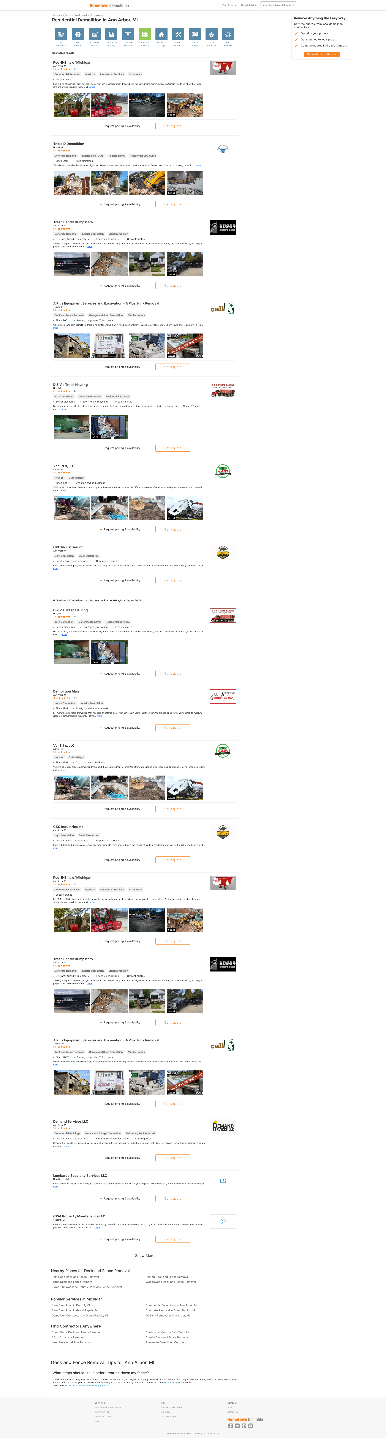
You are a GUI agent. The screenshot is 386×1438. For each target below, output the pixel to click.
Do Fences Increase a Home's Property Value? (87, 1385)
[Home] (109, 5)
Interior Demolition (178, 44)
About (230, 1407)
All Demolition (61, 44)
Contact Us (232, 1412)
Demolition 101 (102, 1412)
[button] (230, 1425)
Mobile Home (195, 44)
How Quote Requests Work (108, 1407)
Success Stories (169, 1416)
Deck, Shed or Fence (144, 44)
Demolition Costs (103, 1416)
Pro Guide (166, 1412)
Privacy (198, 1433)
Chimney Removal (94, 44)
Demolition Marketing (171, 1407)
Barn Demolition (78, 44)
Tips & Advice (249, 5)
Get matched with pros (321, 54)
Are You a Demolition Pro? (278, 5)
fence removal (170, 1382)
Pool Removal (211, 44)
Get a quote (172, 126)
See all (171, 114)
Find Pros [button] (227, 5)
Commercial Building (111, 44)
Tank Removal (228, 44)
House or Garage (161, 44)
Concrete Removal (128, 44)
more (92, 87)
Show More (144, 1255)
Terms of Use (212, 1433)
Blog (97, 1421)
